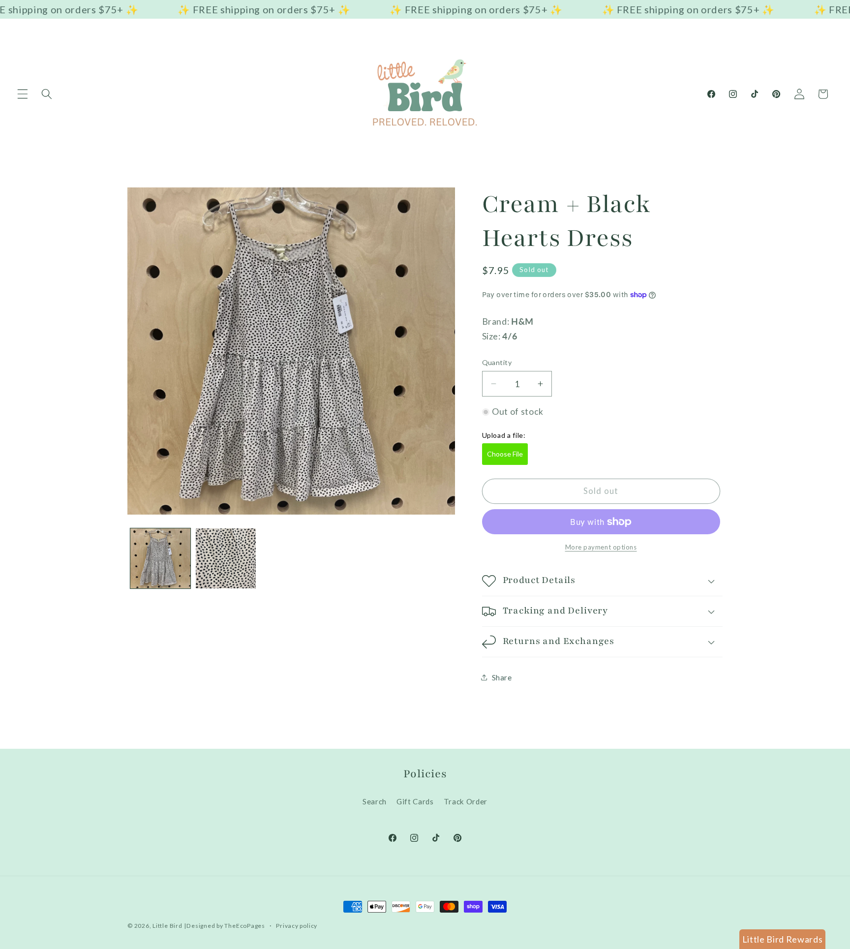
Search (375, 801)
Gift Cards (415, 801)
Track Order (465, 801)
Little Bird (167, 925)
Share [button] (502, 677)
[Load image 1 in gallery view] (160, 558)
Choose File (505, 454)
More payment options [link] (601, 547)
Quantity (497, 362)
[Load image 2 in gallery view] (226, 558)
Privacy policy (296, 925)
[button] (22, 94)
